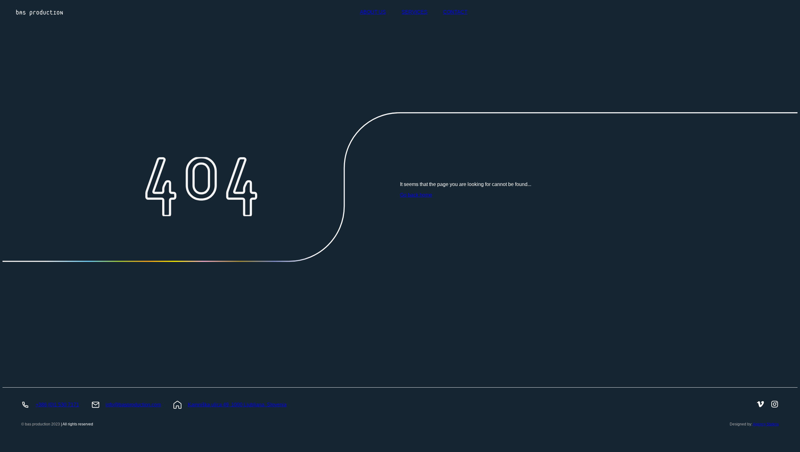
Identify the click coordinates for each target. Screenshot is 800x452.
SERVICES (415, 12)
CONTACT (455, 12)
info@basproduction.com (133, 404)
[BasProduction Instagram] (775, 404)
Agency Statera (766, 424)
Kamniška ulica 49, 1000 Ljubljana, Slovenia (237, 404)
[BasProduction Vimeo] (761, 404)
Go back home (416, 195)
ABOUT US (373, 12)
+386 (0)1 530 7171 (57, 404)
